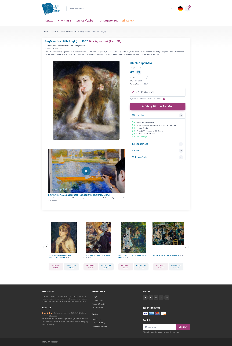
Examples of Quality (84, 20)
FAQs (94, 297)
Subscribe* (183, 327)
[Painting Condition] (146, 78)
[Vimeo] (161, 297)
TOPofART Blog (98, 323)
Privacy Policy (97, 300)
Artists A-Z (48, 20)
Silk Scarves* (128, 20)
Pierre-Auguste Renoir (68, 32)
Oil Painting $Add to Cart (157, 106)
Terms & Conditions (99, 304)
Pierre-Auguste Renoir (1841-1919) (105, 41)
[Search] (172, 8)
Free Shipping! (141, 137)
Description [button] (140, 115)
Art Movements (64, 20)
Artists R (55, 32)
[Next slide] (185, 247)
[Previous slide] (46, 247)
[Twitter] (145, 297)
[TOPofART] (51, 8)
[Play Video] (86, 171)
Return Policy (97, 308)
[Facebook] (151, 297)
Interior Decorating (99, 327)
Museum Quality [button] (141, 157)
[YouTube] (166, 297)
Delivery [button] (138, 150)
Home (46, 32)
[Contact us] (164, 99)
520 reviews (53, 316)
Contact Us (96, 319)
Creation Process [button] (142, 144)
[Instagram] (156, 297)
